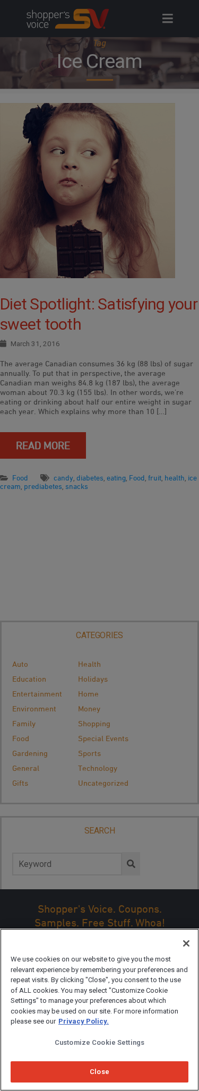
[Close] (186, 943)
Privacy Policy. (83, 1021)
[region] (99, 1010)
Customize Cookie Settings (99, 1042)
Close (99, 1072)
